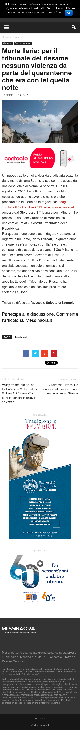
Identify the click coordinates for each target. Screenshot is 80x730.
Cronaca (7, 43)
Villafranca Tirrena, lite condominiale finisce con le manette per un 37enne (60, 388)
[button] (74, 27)
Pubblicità (40, 718)
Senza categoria (22, 43)
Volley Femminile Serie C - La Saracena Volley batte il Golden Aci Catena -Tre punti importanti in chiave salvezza (20, 393)
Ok (68, 12)
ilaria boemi (21, 337)
